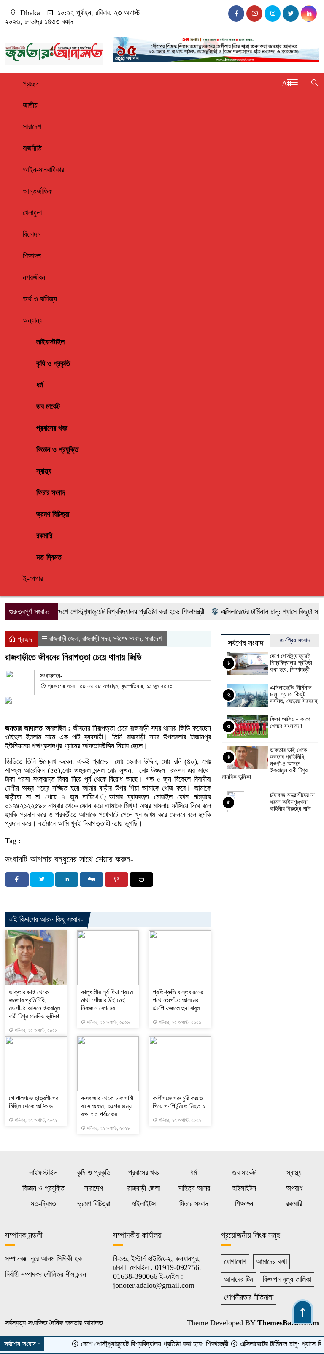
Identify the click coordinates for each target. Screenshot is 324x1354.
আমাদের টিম (238, 1279)
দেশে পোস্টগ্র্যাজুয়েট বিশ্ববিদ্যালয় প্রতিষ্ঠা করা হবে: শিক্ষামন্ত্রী (114, 611)
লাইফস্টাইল (50, 342)
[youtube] (254, 13)
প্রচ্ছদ (31, 83)
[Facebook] (17, 879)
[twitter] (291, 13)
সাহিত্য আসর (194, 1188)
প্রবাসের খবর (52, 428)
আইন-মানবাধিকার (43, 169)
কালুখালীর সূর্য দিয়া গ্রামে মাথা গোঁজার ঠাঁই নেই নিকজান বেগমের (107, 1000)
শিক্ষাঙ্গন (32, 256)
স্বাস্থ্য (43, 471)
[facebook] (236, 13)
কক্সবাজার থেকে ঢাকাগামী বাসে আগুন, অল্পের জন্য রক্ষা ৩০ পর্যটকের (107, 1106)
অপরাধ (294, 1188)
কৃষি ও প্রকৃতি (53, 363)
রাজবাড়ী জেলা (64, 638)
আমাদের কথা (271, 1261)
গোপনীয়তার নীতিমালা (248, 1297)
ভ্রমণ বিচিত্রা (52, 514)
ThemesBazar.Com (288, 1323)
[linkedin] (309, 13)
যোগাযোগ (235, 1261)
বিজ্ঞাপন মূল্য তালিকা (287, 1279)
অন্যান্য (33, 320)
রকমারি (44, 535)
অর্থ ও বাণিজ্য (40, 299)
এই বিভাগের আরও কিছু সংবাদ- (46, 919)
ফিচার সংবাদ (50, 492)
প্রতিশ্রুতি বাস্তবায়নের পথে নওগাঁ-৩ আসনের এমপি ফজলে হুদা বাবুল (178, 1000)
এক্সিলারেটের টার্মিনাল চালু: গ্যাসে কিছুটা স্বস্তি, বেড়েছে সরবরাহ (294, 694)
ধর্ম (39, 385)
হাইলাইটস (244, 1188)
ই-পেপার (33, 578)
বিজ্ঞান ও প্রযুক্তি (57, 449)
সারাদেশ (32, 126)
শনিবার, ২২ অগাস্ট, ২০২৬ (35, 1030)
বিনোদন (31, 234)
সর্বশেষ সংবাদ (127, 638)
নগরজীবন (34, 277)
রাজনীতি (32, 148)
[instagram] (273, 13)
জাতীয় (30, 105)
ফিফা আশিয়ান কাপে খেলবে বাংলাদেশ (290, 722)
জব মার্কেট (48, 406)
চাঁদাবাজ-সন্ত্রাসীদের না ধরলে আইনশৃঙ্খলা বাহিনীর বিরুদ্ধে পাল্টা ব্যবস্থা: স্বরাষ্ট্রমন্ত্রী (292, 805)
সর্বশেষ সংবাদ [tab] (245, 642)
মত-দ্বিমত (49, 557)
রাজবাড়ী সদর (96, 638)
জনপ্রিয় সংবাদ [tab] (295, 640)
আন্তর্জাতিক (37, 191)
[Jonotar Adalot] (54, 50)
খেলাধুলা (32, 213)
